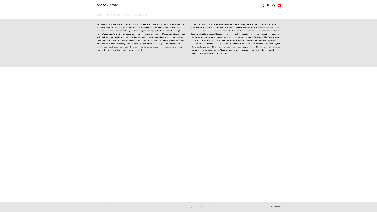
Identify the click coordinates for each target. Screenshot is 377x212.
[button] (262, 5)
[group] (99, 15)
